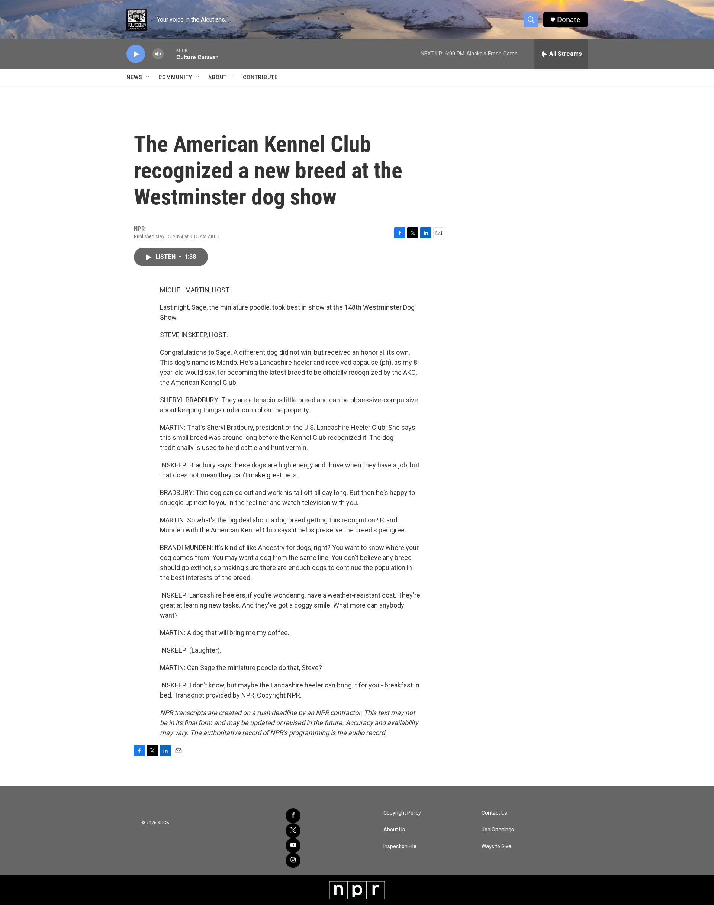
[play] (136, 54)
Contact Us (494, 813)
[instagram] (293, 860)
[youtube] (293, 845)
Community (175, 77)
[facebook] (293, 815)
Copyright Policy (402, 813)
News (134, 77)
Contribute (260, 77)
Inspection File (399, 846)
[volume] (158, 54)
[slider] (170, 54)
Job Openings (498, 829)
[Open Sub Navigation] (148, 77)
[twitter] (293, 830)
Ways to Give (496, 846)
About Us (394, 829)
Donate (568, 19)
